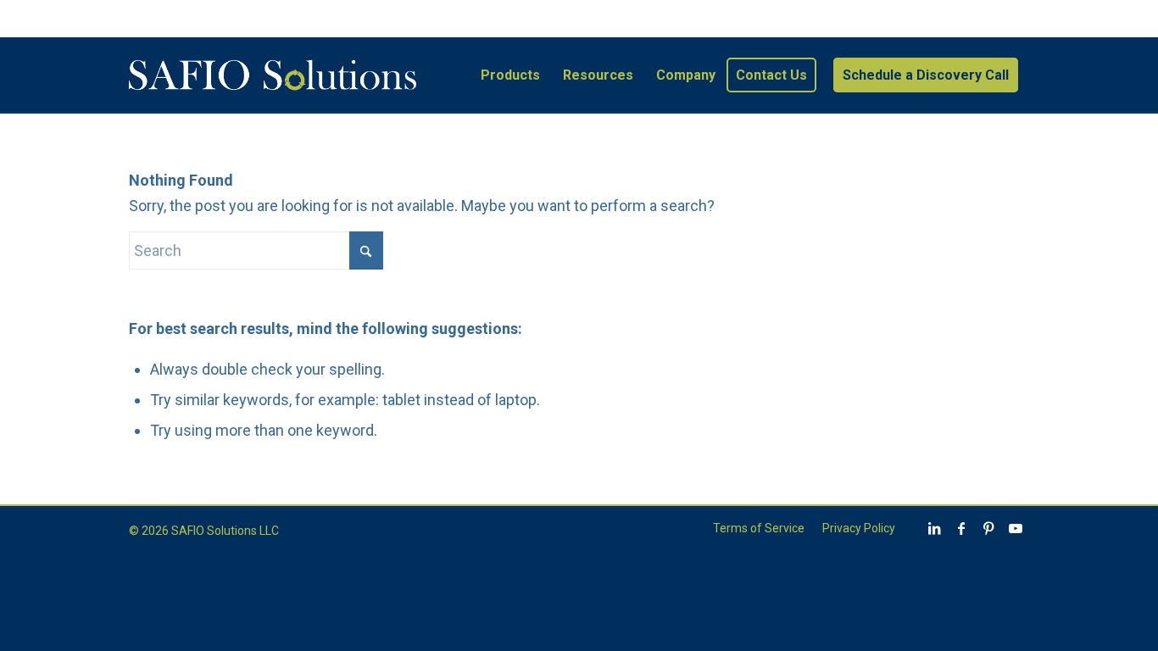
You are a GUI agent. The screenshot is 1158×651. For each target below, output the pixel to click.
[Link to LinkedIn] (934, 528)
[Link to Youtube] (1015, 528)
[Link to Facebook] (961, 528)
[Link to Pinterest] (988, 528)
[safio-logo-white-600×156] (272, 75)
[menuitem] (510, 75)
